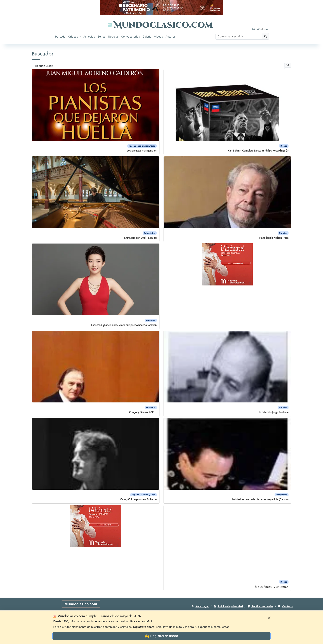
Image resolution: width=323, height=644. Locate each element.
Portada (60, 36)
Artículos (89, 36)
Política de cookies (262, 606)
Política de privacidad (230, 606)
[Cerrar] (269, 618)
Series (101, 36)
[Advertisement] (13, 94)
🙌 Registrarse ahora (161, 636)
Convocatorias (130, 36)
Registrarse (257, 29)
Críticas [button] (73, 36)
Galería (146, 36)
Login (265, 29)
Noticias (113, 36)
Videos (158, 36)
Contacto (287, 606)
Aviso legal (202, 606)
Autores (170, 36)
